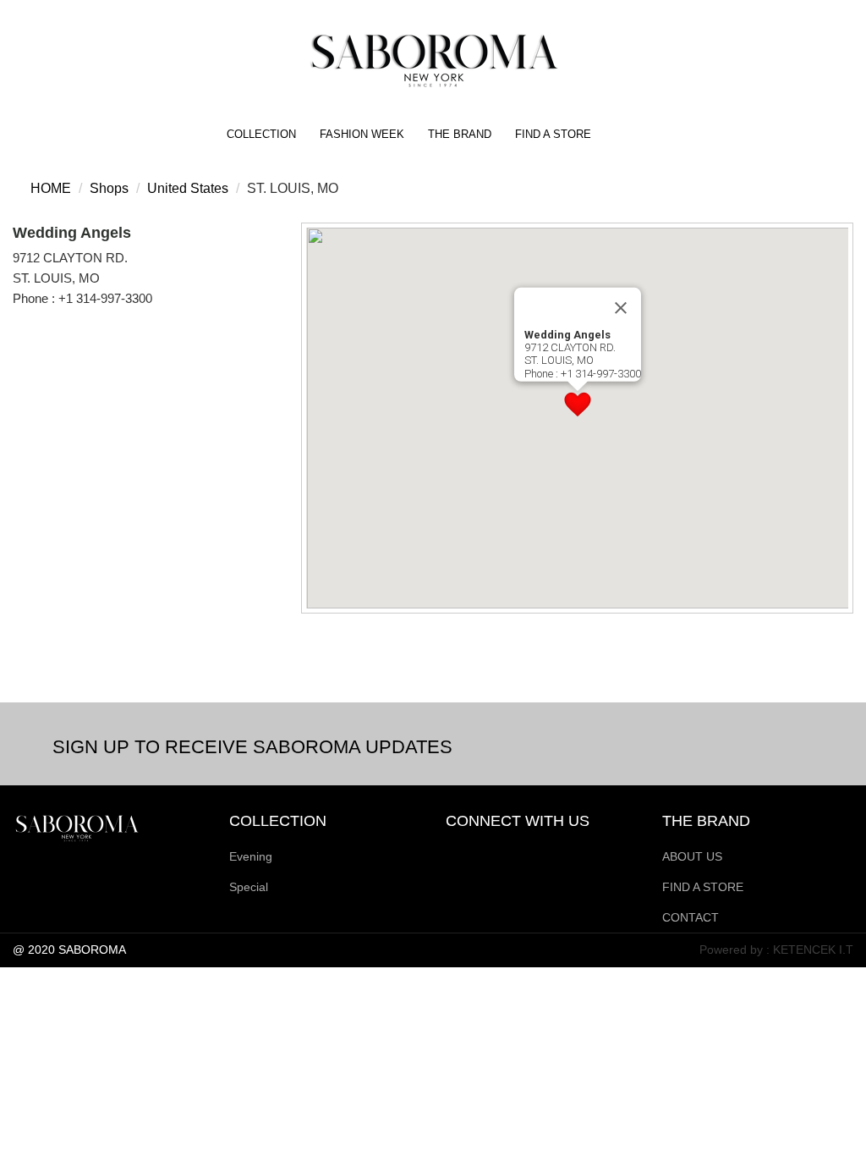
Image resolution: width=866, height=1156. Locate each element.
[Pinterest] (516, 854)
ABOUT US (692, 856)
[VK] (573, 854)
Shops (109, 188)
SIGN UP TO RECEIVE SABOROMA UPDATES (252, 746)
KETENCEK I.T (813, 949)
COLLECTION (261, 134)
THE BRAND (459, 134)
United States (187, 188)
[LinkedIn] (544, 854)
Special (248, 887)
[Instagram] (458, 854)
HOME (49, 188)
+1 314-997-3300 (105, 298)
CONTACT (690, 917)
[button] (577, 404)
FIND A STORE (553, 134)
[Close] (620, 308)
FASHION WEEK (362, 134)
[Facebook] (487, 854)
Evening (250, 856)
